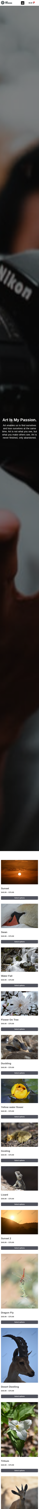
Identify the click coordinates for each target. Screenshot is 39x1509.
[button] (22, 3)
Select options (19, 898)
